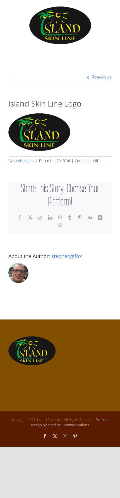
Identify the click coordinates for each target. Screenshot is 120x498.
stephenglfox (23, 160)
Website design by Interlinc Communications (70, 422)
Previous (102, 77)
